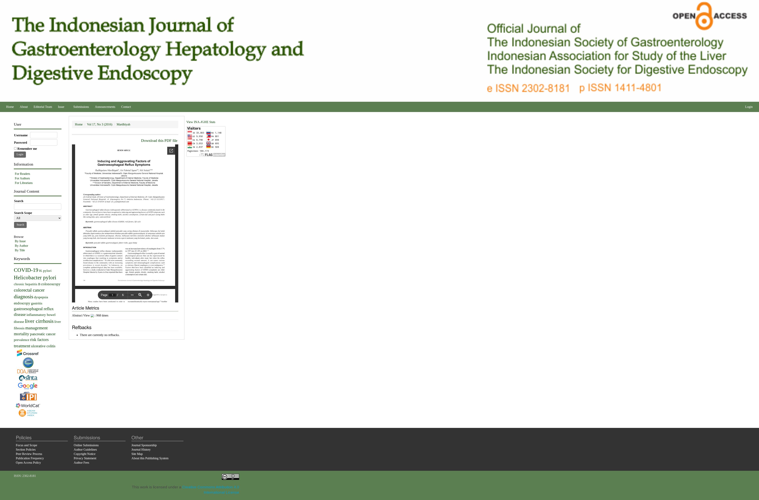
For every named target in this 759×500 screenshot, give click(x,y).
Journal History (141, 449)
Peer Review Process (29, 454)
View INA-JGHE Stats (200, 122)
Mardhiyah (123, 124)
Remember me (27, 148)
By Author (21, 245)
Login (748, 106)
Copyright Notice (84, 454)
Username (21, 135)
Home (10, 106)
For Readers (22, 173)
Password (20, 142)
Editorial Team (43, 106)
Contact (126, 106)
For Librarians (24, 183)
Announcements (105, 106)
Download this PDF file (159, 140)
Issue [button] (61, 106)
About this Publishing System (149, 458)
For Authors (22, 178)
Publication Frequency (30, 458)
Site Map (137, 454)
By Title (20, 250)
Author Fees (81, 462)
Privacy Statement (85, 458)
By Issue (20, 241)
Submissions (81, 106)
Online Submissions (86, 445)
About (24, 106)
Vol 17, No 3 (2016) (99, 124)
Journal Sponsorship (144, 445)
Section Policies (26, 449)
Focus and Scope (26, 445)
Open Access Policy (28, 462)
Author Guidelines (85, 449)
